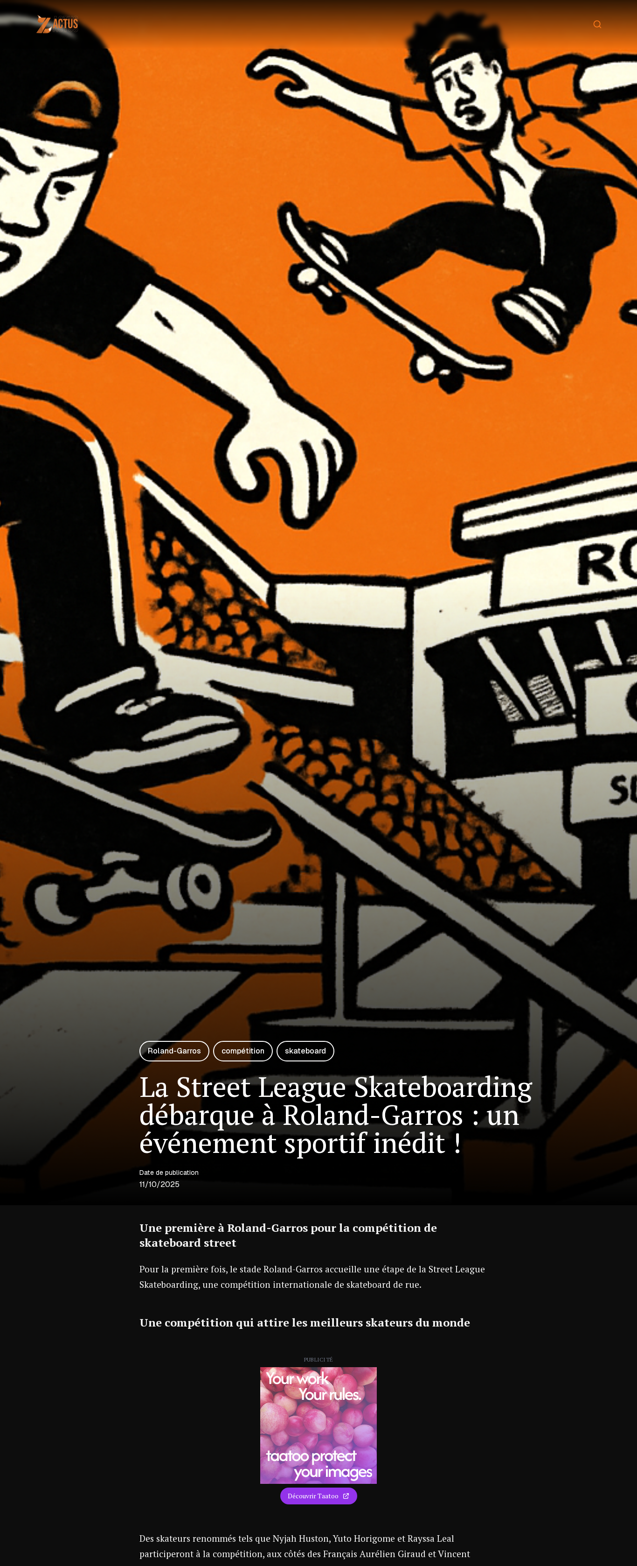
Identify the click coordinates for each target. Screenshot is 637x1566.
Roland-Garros (174, 1050)
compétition (243, 1050)
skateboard (305, 1050)
